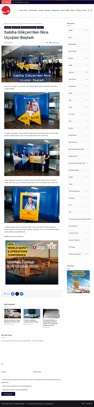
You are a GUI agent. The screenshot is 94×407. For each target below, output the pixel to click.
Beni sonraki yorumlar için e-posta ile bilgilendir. (17, 386)
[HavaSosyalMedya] (6, 10)
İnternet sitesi (37, 372)
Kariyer (72, 10)
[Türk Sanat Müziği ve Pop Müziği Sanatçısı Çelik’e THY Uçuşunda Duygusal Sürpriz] (51, 313)
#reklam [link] (6, 236)
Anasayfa (8, 23)
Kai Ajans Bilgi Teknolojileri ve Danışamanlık (40, 403)
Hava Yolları (23, 10)
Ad (2, 364)
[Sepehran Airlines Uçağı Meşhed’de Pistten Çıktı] (12, 313)
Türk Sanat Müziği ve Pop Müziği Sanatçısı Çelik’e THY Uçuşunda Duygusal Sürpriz (36, 2)
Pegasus (40, 27)
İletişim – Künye (81, 10)
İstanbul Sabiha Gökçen (28, 27)
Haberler (14, 23)
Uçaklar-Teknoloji (44, 10)
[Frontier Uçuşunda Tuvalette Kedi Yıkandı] (32, 313)
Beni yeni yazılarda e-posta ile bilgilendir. (15, 389)
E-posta (3, 372)
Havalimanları (32, 10)
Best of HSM (65, 10)
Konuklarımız (55, 10)
